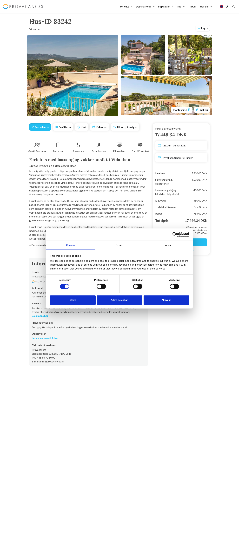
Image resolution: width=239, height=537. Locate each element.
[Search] (233, 6)
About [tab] (168, 245)
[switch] (101, 286)
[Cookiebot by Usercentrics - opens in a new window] (175, 234)
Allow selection (119, 300)
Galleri (203, 109)
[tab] (40, 127)
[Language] (221, 6)
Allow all (166, 300)
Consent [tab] (70, 245)
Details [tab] (119, 245)
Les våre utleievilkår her (45, 338)
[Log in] (228, 6)
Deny (73, 300)
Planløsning (180, 109)
